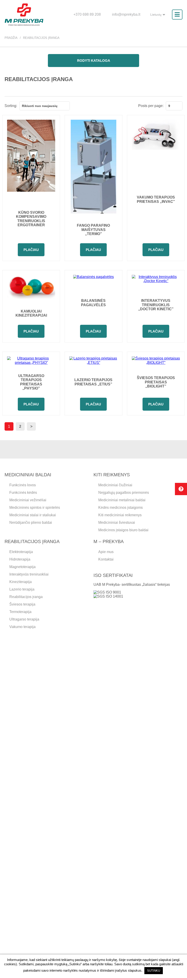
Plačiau (31, 250)
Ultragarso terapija (24, 619)
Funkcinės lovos (22, 485)
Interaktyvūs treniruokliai (29, 574)
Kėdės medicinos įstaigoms (120, 507)
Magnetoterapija (22, 567)
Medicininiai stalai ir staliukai (32, 515)
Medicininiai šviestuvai (116, 522)
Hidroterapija (19, 559)
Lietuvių (155, 14)
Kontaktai (106, 559)
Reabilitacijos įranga (26, 597)
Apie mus (106, 552)
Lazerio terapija (21, 589)
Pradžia (11, 38)
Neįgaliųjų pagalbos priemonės (123, 492)
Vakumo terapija (22, 627)
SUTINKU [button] (153, 970)
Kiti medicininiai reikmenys (120, 515)
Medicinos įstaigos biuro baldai (123, 530)
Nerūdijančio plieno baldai (30, 522)
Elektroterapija (21, 552)
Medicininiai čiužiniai (115, 485)
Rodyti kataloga (93, 60)
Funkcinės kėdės (23, 492)
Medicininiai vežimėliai (27, 500)
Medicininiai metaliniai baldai (121, 500)
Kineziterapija (20, 582)
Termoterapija (20, 612)
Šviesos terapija (22, 604)
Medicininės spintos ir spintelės (34, 507)
